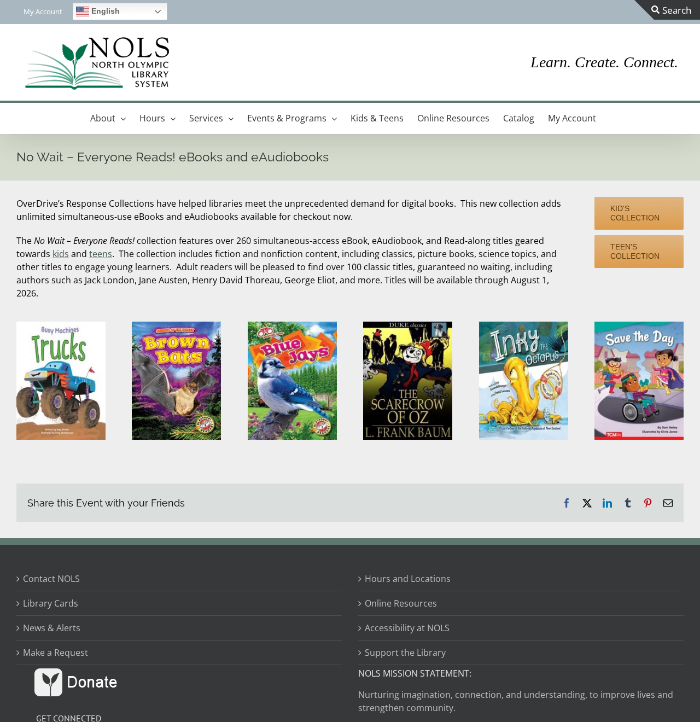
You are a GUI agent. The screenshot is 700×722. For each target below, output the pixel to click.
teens (100, 254)
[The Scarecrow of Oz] (407, 326)
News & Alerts (51, 628)
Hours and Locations (408, 579)
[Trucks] (61, 326)
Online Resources (401, 603)
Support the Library (405, 653)
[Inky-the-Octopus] (523, 326)
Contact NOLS (51, 579)
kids (60, 254)
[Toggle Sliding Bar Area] (667, 10)
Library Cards (50, 603)
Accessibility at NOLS (407, 628)
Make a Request (55, 653)
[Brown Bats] (176, 326)
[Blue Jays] (292, 326)
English (104, 11)
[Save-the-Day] (639, 326)
